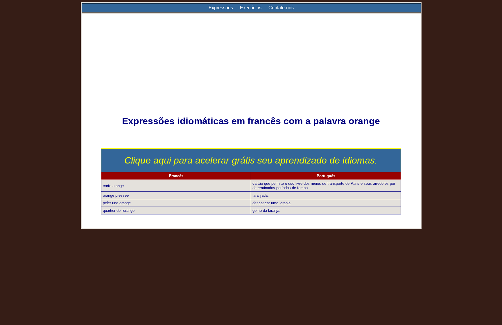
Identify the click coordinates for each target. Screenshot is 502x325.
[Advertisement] (251, 68)
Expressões (221, 7)
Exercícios (250, 7)
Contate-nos (281, 7)
